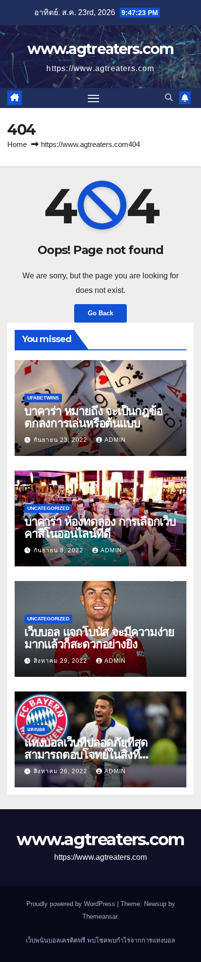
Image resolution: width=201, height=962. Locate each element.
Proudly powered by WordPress (71, 904)
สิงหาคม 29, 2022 (61, 660)
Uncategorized (48, 508)
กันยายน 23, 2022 (61, 439)
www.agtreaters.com (100, 49)
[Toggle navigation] (93, 98)
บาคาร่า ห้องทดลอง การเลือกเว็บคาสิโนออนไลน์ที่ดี (100, 527)
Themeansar (99, 916)
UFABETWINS (43, 397)
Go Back (100, 313)
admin (115, 439)
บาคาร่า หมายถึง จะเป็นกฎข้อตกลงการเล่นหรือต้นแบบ (93, 417)
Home (17, 144)
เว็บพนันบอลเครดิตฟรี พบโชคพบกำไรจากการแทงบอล (100, 940)
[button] (169, 97)
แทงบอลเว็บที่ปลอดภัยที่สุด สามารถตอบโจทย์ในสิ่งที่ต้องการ (86, 754)
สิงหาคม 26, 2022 (61, 771)
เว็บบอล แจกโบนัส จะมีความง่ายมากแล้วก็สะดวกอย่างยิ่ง (99, 638)
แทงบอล (36, 729)
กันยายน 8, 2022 (59, 550)
